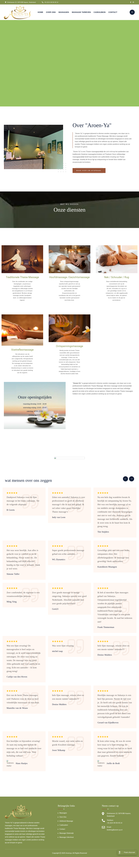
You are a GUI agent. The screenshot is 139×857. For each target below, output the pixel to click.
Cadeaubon (100, 12)
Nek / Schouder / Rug (116, 277)
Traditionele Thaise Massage (22, 277)
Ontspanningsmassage (69, 346)
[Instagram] (133, 2)
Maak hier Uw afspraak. (89, 170)
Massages (64, 12)
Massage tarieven (81, 12)
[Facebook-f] (130, 2)
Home (40, 12)
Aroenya (69, 853)
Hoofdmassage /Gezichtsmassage (69, 277)
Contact (112, 12)
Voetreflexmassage (22, 349)
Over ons (51, 12)
